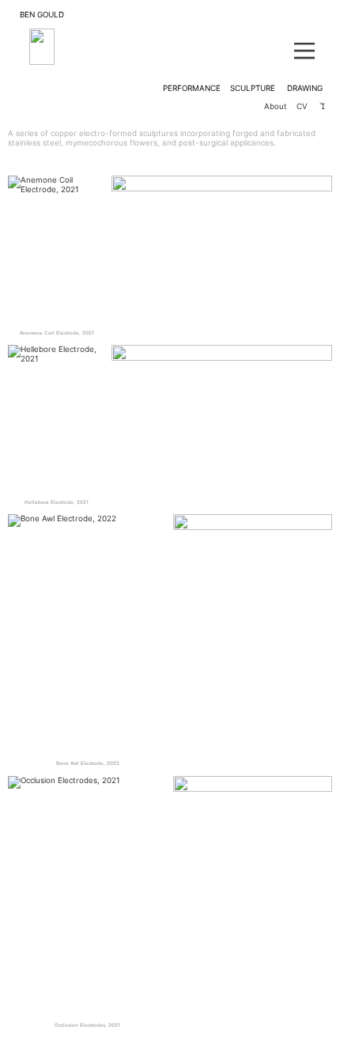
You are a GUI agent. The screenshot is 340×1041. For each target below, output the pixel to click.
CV (302, 106)
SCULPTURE (252, 88)
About (280, 106)
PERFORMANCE (192, 88)
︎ (322, 106)
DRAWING (305, 88)
